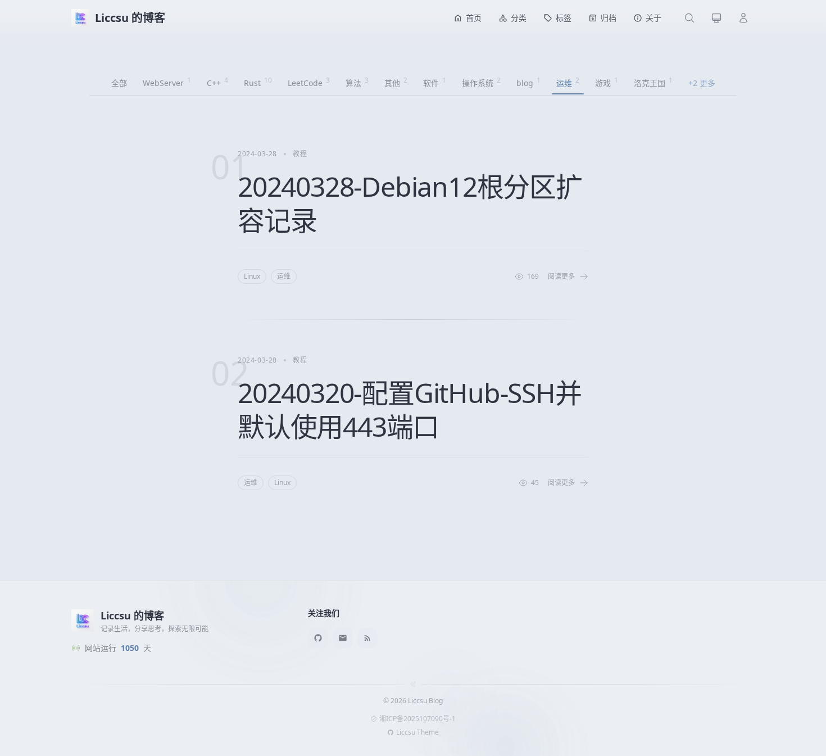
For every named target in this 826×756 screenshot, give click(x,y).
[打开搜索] (689, 18)
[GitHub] (318, 638)
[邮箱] (343, 638)
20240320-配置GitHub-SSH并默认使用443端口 (410, 409)
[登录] (743, 18)
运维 (284, 276)
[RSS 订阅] (367, 638)
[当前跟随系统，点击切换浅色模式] (716, 18)
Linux (252, 276)
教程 (300, 154)
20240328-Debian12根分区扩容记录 (410, 203)
